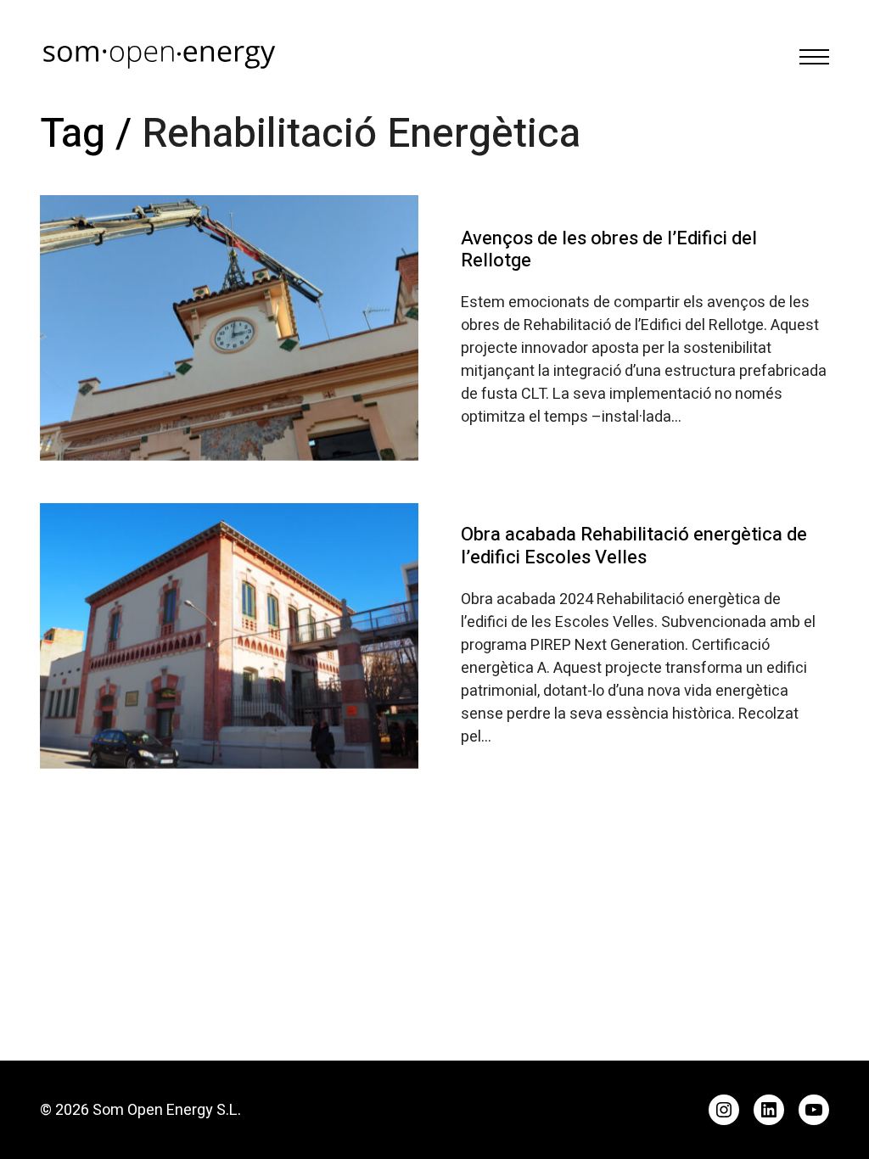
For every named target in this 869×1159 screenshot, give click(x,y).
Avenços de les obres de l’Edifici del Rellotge (609, 249)
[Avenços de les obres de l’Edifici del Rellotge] (229, 328)
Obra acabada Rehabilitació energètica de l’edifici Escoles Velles (634, 545)
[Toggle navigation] (814, 56)
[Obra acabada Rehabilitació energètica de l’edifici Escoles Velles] (229, 636)
